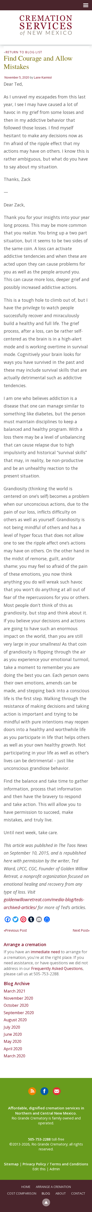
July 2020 (12, 1027)
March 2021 (14, 991)
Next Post (81, 930)
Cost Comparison (21, 1193)
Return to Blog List (24, 52)
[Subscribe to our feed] (32, 1091)
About (60, 1193)
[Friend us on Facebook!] (44, 1091)
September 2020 (19, 1012)
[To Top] (46, 1202)
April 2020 (13, 1048)
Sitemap (11, 1164)
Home (25, 1187)
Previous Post (15, 930)
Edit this (39, 1169)
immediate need (45, 951)
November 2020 (18, 998)
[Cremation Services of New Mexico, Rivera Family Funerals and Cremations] (46, 25)
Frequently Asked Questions (57, 968)
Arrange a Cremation (53, 1187)
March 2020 (14, 1056)
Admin (55, 1169)
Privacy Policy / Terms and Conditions (55, 1164)
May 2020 (12, 1041)
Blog (46, 1193)
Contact (78, 1193)
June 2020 (13, 1034)
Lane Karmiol (43, 77)
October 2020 (16, 1005)
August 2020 (15, 1019)
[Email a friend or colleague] (57, 1091)
